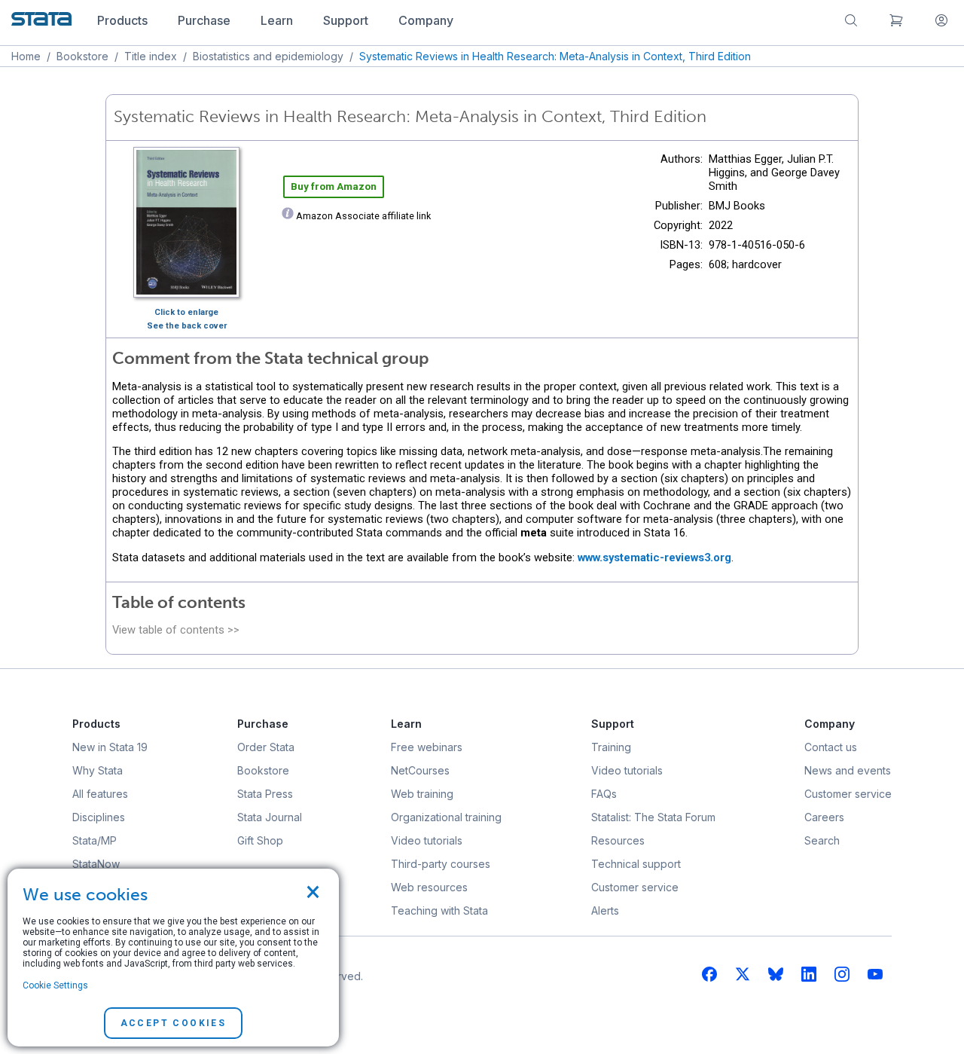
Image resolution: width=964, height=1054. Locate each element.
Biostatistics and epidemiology (268, 56)
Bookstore (82, 56)
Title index (150, 56)
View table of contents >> (175, 630)
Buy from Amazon (334, 186)
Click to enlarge (186, 312)
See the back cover (187, 326)
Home (26, 56)
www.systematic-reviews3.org (654, 557)
